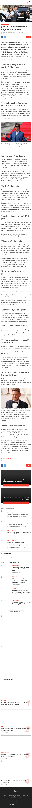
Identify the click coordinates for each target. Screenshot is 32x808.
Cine (5, 460)
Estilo (2, 726)
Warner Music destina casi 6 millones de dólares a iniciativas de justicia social (18, 513)
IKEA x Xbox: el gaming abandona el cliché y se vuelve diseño (19, 533)
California (3, 700)
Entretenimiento (7, 458)
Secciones (18, 795)
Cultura (14, 588)
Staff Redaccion (13, 516)
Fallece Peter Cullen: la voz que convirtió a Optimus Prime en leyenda (20, 568)
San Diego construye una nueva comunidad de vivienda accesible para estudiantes (14, 703)
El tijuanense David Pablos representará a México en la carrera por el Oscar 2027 (19, 580)
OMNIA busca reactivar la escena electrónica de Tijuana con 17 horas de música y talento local (18, 544)
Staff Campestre (10, 32)
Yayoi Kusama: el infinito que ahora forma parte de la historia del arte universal (21, 592)
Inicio (6, 795)
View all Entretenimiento (15, 611)
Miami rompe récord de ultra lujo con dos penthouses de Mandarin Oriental (16, 729)
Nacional (25, 795)
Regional (11, 795)
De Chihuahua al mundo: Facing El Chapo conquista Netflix (21, 603)
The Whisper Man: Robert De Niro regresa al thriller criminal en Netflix (18, 523)
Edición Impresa (16, 797)
